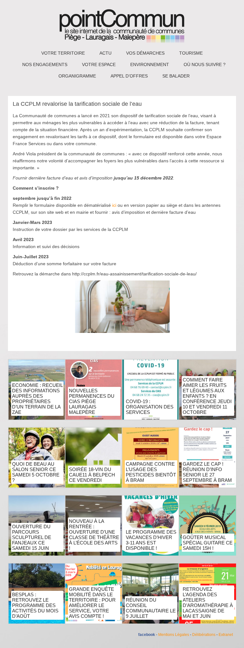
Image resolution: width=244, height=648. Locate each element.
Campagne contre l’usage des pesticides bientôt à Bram (151, 472)
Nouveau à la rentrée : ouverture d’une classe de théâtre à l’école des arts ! (94, 534)
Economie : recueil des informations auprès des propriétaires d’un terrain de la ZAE (37, 398)
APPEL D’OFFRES (129, 75)
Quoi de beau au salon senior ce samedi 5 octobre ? (35, 472)
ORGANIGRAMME (77, 75)
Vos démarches (145, 53)
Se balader (176, 75)
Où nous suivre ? (205, 64)
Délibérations (203, 634)
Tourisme (191, 53)
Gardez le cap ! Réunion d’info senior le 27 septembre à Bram (207, 472)
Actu (105, 53)
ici (114, 205)
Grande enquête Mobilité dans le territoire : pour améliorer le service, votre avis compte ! (92, 602)
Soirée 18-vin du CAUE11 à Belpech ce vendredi (92, 475)
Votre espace (99, 64)
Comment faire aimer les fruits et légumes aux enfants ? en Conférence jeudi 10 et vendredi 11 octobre (207, 396)
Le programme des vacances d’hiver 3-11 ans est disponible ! (151, 540)
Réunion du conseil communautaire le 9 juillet (151, 608)
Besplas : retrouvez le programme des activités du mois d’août (35, 605)
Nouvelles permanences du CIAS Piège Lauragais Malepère (91, 401)
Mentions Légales (173, 634)
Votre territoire (63, 53)
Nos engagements (44, 64)
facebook (146, 634)
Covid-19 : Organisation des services (149, 407)
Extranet (226, 634)
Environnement (149, 64)
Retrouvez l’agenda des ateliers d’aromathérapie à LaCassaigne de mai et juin (208, 602)
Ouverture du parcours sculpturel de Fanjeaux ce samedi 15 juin (31, 537)
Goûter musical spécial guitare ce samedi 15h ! (208, 543)
